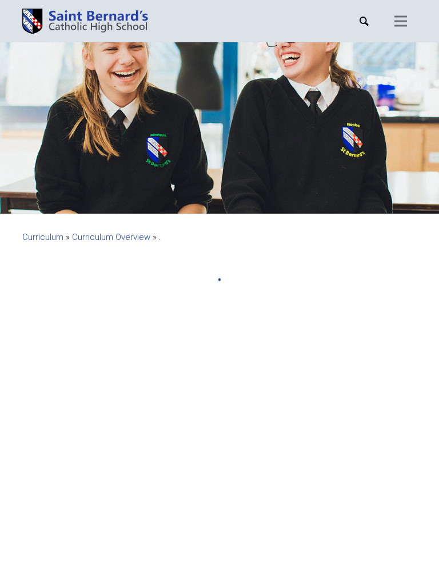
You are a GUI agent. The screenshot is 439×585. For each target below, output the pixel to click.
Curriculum (42, 237)
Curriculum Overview (111, 237)
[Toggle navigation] (401, 21)
